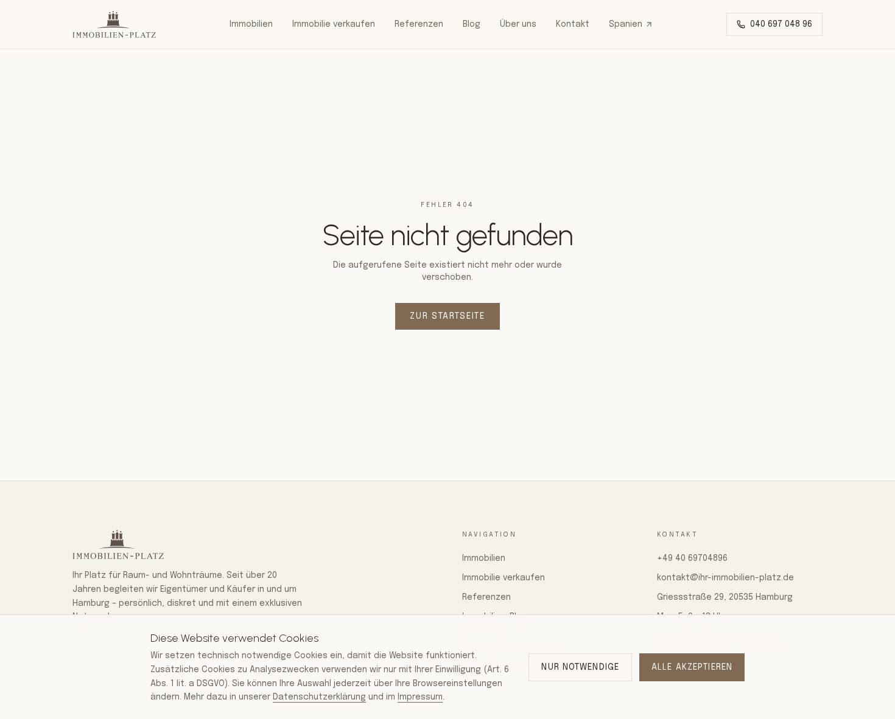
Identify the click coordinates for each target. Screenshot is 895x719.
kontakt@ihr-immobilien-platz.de (725, 578)
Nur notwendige (580, 667)
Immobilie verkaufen (333, 24)
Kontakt (572, 24)
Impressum (420, 697)
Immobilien (251, 24)
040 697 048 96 (781, 24)
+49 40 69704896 (692, 558)
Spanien (625, 24)
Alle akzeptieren (691, 667)
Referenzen (419, 24)
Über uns (518, 24)
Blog (471, 24)
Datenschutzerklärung (319, 697)
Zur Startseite (447, 316)
